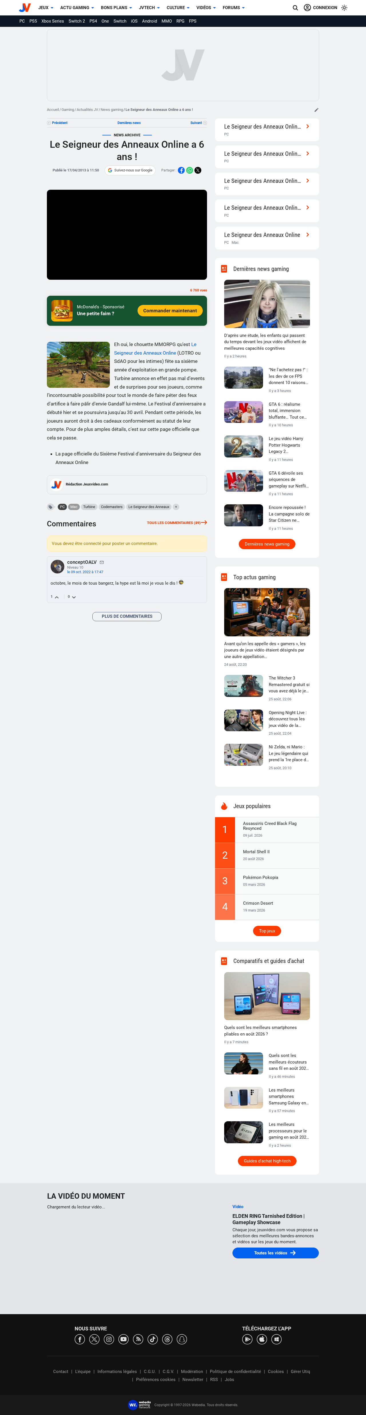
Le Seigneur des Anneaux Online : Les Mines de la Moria (263, 180)
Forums (231, 7)
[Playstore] (247, 1338)
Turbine (89, 507)
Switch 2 (77, 21)
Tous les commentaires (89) (174, 523)
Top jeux (267, 931)
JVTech (147, 7)
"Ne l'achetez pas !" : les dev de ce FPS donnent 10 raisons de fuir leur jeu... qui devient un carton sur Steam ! (289, 376)
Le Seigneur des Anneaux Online (262, 234)
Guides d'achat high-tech (267, 1161)
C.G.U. (150, 1371)
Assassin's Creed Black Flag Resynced (270, 826)
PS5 (33, 21)
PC (22, 21)
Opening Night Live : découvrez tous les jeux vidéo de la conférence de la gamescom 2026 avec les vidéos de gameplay (288, 719)
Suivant (196, 123)
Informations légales (117, 1371)
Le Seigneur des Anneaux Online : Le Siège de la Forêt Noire (263, 153)
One (105, 21)
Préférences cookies (156, 1379)
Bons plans (114, 7)
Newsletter (192, 1379)
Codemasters (112, 507)
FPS (192, 21)
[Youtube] (123, 1338)
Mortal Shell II (256, 851)
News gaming (112, 109)
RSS (214, 1379)
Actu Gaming (74, 7)
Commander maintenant (170, 310)
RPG (180, 21)
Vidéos (203, 7)
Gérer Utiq (300, 1371)
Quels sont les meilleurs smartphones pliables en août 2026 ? (260, 1031)
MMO (167, 21)
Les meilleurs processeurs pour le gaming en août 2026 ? (289, 1131)
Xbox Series (52, 21)
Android (149, 21)
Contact (60, 1371)
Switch (120, 21)
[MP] (102, 562)
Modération (192, 1371)
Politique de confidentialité (235, 1371)
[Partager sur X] (197, 170)
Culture (176, 7)
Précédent (59, 123)
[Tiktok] (153, 1338)
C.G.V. (168, 1371)
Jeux (43, 7)
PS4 (93, 21)
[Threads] (167, 1338)
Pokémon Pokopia (260, 877)
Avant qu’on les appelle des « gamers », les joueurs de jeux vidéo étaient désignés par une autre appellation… (265, 650)
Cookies (276, 1371)
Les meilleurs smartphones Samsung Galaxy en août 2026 (287, 1097)
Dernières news (129, 123)
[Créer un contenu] (316, 110)
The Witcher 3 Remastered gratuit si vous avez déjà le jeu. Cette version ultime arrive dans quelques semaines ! (289, 684)
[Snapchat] (182, 1338)
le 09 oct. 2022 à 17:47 (85, 572)
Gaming (67, 109)
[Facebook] (80, 1338)
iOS (134, 21)
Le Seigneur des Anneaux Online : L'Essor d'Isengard (263, 207)
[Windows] (276, 1338)
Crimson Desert (258, 903)
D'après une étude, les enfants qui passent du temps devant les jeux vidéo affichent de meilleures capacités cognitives (265, 342)
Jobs (229, 1379)
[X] (94, 1338)
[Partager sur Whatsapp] (189, 170)
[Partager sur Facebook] (181, 170)
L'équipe (83, 1371)
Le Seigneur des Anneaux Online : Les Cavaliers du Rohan (263, 126)
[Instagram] (109, 1338)
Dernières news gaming (267, 544)
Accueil (53, 109)
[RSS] (138, 1338)
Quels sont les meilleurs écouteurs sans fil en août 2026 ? (288, 1062)
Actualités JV (87, 109)
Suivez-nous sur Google (133, 170)
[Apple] (262, 1338)
